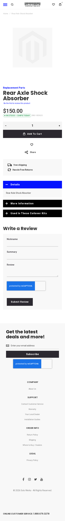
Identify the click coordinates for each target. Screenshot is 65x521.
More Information (22, 203)
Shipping (32, 440)
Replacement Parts (14, 87)
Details (15, 184)
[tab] (32, 184)
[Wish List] (32, 144)
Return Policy (32, 435)
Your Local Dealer (32, 414)
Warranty (32, 409)
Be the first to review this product (17, 103)
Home (5, 14)
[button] (5, 126)
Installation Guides (32, 419)
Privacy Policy (32, 460)
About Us (32, 389)
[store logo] (32, 4)
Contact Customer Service (32, 404)
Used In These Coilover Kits (29, 213)
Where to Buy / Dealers (32, 445)
